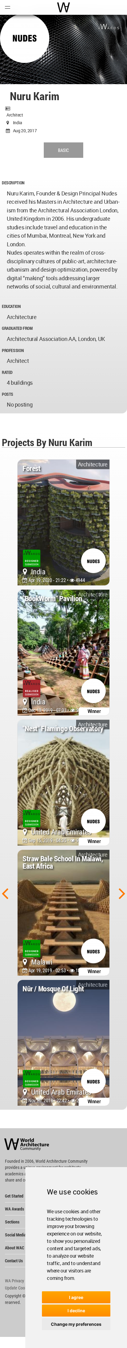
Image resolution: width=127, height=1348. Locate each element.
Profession (12, 350)
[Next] (122, 893)
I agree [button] (76, 1297)
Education (11, 306)
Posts (7, 394)
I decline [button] (76, 1310)
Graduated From (17, 328)
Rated (7, 372)
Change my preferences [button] (76, 1324)
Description (13, 183)
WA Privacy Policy (20, 1280)
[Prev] (5, 893)
